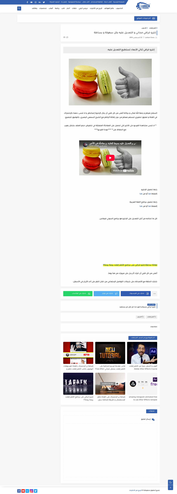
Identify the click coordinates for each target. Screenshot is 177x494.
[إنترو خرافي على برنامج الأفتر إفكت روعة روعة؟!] (78, 384)
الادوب (143, 28)
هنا (149, 194)
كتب (63, 8)
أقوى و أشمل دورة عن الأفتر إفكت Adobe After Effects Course (143, 367)
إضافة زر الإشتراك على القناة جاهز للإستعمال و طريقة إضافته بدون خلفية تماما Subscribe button (111, 398)
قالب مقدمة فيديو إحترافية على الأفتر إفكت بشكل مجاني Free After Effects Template (110, 367)
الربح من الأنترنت (96, 8)
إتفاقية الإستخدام (97, 2)
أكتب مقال (86, 2)
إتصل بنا (64, 2)
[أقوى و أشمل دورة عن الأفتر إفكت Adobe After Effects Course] (142, 353)
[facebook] (27, 2)
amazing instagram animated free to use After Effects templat (143, 398)
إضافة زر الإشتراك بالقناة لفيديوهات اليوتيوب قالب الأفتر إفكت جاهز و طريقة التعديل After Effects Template (78, 367)
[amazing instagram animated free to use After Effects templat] (142, 384)
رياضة (57, 8)
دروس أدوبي (83, 8)
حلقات (74, 8)
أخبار (68, 8)
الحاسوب (119, 8)
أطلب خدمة (108, 2)
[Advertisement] (135, 243)
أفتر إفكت (152, 28)
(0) (64, 37)
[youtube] (31, 2)
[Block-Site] (23, 2)
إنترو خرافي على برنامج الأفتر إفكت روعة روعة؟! (79, 398)
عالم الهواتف (109, 8)
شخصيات (43, 8)
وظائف (34, 8)
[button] (136, 293)
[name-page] (19, 2)
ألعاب (51, 8)
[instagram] (35, 2)
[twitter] (44, 2)
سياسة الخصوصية (74, 2)
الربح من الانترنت (135, 490)
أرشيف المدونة (54, 2)
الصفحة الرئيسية (118, 2)
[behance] (39, 2)
